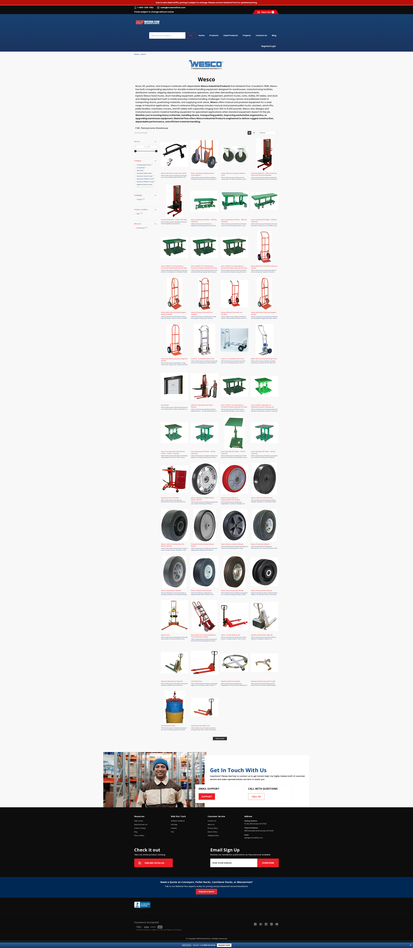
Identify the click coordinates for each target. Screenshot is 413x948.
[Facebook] (255, 924)
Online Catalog (140, 828)
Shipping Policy (213, 835)
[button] (249, 133)
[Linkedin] (271, 924)
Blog (274, 35)
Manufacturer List (140, 824)
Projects (247, 35)
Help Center (138, 821)
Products (213, 35)
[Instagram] (266, 924)
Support (207, 796)
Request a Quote (206, 891)
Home (201, 35)
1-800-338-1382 (145, 7)
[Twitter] (261, 924)
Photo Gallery (139, 835)
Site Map (174, 824)
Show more (220, 738)
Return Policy (212, 832)
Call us (256, 796)
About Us (211, 824)
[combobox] (167, 35)
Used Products (230, 35)
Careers (174, 828)
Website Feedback (178, 821)
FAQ (172, 832)
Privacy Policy (213, 828)
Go (191, 35)
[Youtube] (277, 924)
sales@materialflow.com (173, 7)
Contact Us (261, 35)
